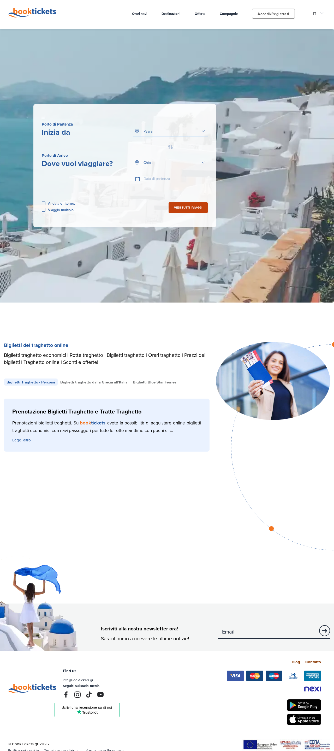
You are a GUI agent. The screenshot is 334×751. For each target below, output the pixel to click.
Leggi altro (21, 440)
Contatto (313, 662)
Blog (296, 662)
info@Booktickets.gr (78, 680)
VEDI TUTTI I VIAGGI (188, 207)
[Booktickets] (33, 16)
